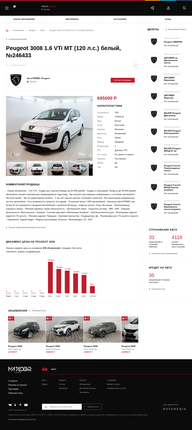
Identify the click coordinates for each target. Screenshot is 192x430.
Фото (44, 380)
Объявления (85, 384)
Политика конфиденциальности (22, 419)
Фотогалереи (120, 19)
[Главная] (7, 30)
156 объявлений (51, 248)
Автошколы (84, 392)
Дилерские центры (88, 388)
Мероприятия (72, 19)
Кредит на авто (113, 384)
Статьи (62, 384)
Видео (44, 384)
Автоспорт (63, 388)
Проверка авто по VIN (116, 388)
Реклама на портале (17, 385)
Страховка (111, 380)
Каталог (83, 380)
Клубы (168, 19)
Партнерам (13, 389)
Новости (62, 380)
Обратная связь (15, 393)
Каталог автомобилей (24, 19)
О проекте (13, 381)
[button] (85, 155)
